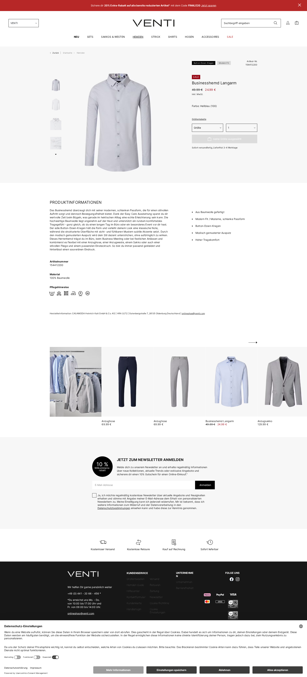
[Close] (299, 5)
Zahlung (154, 590)
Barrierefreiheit (185, 587)
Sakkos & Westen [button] (113, 36)
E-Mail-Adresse (104, 484)
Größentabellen (135, 578)
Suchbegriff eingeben (237, 23)
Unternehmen (184, 581)
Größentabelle (199, 119)
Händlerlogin (134, 609)
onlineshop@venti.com (193, 313)
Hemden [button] (138, 36)
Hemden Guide (135, 584)
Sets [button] (90, 36)
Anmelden (205, 484)
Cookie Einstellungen (157, 611)
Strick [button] (155, 36)
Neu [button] (76, 36)
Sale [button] (230, 36)
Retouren (155, 584)
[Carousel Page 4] (56, 143)
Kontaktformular (136, 597)
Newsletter (156, 597)
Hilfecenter (133, 590)
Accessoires (210, 36)
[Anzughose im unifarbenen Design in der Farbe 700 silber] (179, 382)
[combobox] (24, 23)
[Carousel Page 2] (56, 104)
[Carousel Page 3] (56, 124)
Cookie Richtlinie (159, 603)
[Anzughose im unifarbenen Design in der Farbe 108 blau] (127, 382)
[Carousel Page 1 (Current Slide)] (56, 85)
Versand (154, 578)
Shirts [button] (172, 36)
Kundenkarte (134, 603)
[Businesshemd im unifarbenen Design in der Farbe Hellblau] (231, 382)
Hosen (189, 36)
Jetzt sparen (208, 5)
